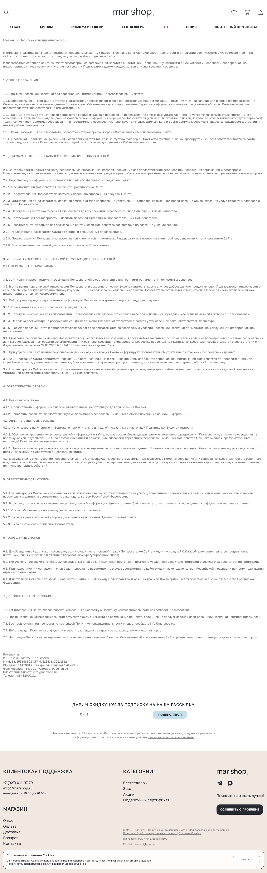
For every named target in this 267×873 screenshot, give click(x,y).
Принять (246, 859)
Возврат (10, 837)
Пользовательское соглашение (208, 829)
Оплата (9, 826)
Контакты (12, 843)
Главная (9, 40)
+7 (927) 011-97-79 (18, 783)
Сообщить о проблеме (239, 809)
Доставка (11, 832)
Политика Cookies (190, 833)
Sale (165, 27)
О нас (8, 820)
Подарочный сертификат (236, 27)
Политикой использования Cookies (64, 863)
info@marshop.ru (45, 672)
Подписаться (170, 714)
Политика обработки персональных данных (150, 833)
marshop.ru (85, 56)
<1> (112, 345)
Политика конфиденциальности (167, 829)
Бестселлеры (133, 27)
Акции (191, 27)
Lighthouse (148, 844)
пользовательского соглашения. (171, 737)
